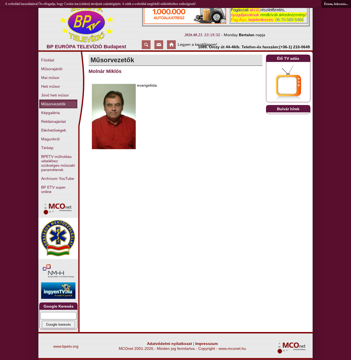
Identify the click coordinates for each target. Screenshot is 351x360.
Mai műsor (50, 77)
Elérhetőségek (53, 130)
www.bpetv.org (65, 346)
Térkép (47, 148)
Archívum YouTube (57, 178)
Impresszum (206, 343)
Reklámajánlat (53, 121)
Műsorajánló (52, 69)
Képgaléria (50, 112)
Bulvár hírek (288, 109)
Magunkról (50, 139)
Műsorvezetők (53, 104)
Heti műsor (50, 86)
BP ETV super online (53, 189)
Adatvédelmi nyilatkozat (169, 343)
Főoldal (47, 60)
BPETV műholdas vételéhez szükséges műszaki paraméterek (58, 163)
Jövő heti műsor (55, 95)
